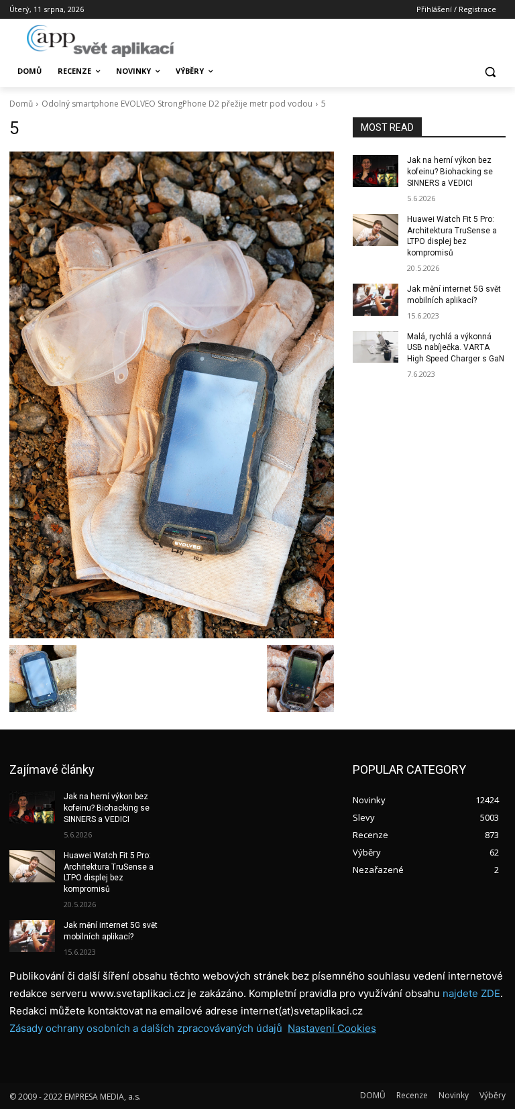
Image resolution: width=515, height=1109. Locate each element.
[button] (490, 71)
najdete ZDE (471, 993)
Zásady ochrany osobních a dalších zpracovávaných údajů (145, 1028)
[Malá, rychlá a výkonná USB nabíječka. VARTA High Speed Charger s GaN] (375, 347)
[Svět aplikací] (100, 41)
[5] (171, 395)
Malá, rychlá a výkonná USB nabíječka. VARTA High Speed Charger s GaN (455, 348)
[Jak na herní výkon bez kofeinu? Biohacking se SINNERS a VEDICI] (375, 171)
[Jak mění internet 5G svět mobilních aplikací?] (375, 300)
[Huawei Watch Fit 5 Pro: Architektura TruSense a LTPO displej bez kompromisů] (375, 230)
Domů (21, 103)
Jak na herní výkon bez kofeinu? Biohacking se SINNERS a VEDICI (450, 172)
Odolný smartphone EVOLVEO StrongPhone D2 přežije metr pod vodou (177, 103)
